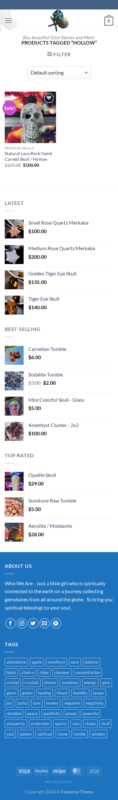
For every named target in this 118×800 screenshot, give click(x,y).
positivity (51, 713)
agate (37, 662)
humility (80, 692)
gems (11, 692)
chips (44, 672)
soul (10, 734)
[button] (8, 20)
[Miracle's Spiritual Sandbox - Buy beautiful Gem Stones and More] (58, 20)
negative (72, 703)
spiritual (44, 734)
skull (105, 723)
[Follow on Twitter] (33, 623)
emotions (70, 682)
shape (90, 723)
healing (44, 692)
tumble (79, 734)
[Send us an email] (44, 623)
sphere (26, 734)
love (37, 703)
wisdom (98, 734)
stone (63, 734)
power (71, 713)
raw (75, 723)
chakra (28, 672)
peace (32, 713)
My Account (58, 781)
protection (40, 723)
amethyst (56, 662)
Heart (62, 692)
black (11, 672)
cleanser (62, 672)
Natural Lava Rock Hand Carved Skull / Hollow (28, 156)
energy (90, 682)
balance (91, 662)
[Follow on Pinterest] (56, 623)
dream (50, 682)
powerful (90, 713)
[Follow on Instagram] (22, 623)
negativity (95, 703)
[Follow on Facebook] (10, 623)
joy (9, 703)
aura (75, 662)
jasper (98, 692)
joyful (22, 703)
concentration (87, 672)
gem (106, 682)
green (27, 692)
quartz (61, 723)
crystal (13, 682)
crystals (32, 682)
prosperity (16, 723)
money (52, 703)
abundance (16, 662)
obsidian (14, 713)
